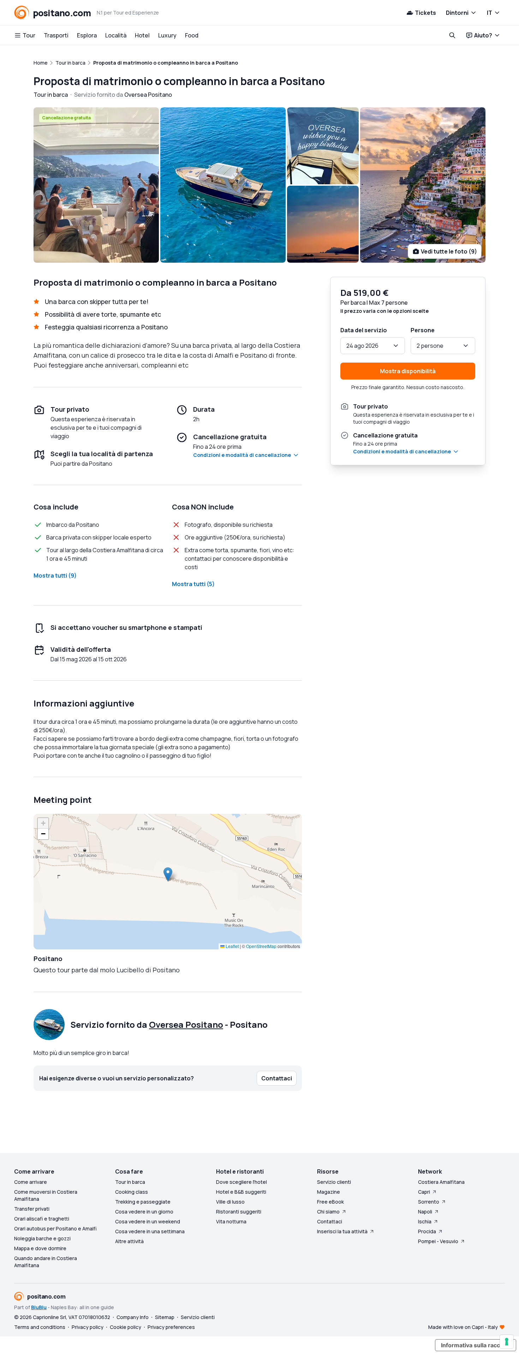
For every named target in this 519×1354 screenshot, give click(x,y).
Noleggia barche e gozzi (42, 1238)
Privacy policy (87, 1327)
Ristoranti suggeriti (238, 1211)
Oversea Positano (186, 1024)
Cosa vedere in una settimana (150, 1231)
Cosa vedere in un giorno (144, 1211)
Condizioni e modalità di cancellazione (242, 455)
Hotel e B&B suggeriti (241, 1191)
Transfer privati (31, 1208)
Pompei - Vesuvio (438, 1241)
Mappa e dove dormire (40, 1248)
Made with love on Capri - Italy (463, 1327)
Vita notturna (231, 1221)
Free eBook (330, 1201)
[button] (167, 874)
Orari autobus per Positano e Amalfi (55, 1228)
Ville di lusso (230, 1201)
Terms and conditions (39, 1327)
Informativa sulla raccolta (475, 1345)
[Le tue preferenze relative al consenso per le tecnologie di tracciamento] (506, 1341)
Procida (427, 1231)
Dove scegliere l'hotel (241, 1182)
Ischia (424, 1221)
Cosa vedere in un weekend (147, 1221)
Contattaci (329, 1221)
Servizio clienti (334, 1182)
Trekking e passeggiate (143, 1201)
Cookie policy (125, 1327)
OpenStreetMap (261, 946)
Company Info (133, 1317)
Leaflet (232, 946)
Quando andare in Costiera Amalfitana (45, 1262)
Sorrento (428, 1201)
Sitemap (164, 1317)
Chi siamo (328, 1211)
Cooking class (131, 1191)
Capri (424, 1191)
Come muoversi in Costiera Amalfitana (45, 1195)
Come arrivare (30, 1182)
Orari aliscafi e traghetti (41, 1218)
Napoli (425, 1211)
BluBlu (39, 1307)
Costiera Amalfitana (441, 1182)
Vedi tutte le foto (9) (449, 251)
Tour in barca (130, 1182)
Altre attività (129, 1241)
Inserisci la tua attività (342, 1231)
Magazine (328, 1191)
